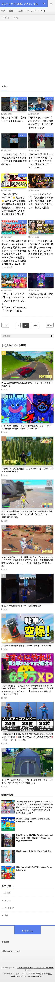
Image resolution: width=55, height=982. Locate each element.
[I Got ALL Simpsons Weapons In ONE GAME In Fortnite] (8, 824)
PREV (5, 325)
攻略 (11, 11)
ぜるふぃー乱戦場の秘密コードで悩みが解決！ (21, 605)
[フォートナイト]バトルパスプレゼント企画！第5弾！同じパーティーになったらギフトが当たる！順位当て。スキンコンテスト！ (40, 249)
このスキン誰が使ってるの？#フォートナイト (40, 296)
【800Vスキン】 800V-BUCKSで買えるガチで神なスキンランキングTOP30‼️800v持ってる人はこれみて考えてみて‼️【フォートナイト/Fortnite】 (27, 737)
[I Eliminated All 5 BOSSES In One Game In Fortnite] (8, 872)
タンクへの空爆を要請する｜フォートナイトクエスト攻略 (26, 645)
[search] (51, 336)
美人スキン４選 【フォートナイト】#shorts (14, 119)
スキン (43, 11)
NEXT (49, 325)
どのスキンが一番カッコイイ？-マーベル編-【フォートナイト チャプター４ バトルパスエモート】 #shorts (40, 161)
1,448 (35, 325)
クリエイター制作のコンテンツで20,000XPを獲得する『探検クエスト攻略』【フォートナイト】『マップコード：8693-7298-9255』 (26, 514)
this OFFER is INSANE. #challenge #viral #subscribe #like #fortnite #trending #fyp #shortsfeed (34, 838)
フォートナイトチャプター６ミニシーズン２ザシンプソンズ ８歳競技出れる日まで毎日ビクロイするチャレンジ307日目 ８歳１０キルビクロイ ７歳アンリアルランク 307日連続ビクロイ (34, 807)
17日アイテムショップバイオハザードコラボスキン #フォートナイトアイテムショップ (40, 122)
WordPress (38, 976)
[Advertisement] (27, 49)
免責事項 (5, 942)
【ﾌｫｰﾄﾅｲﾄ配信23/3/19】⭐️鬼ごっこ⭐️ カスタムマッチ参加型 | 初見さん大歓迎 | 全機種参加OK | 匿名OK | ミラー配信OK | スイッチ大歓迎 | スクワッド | (13, 204)
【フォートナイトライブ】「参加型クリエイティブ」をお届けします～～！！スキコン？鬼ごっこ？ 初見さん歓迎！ (40, 201)
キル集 (20, 11)
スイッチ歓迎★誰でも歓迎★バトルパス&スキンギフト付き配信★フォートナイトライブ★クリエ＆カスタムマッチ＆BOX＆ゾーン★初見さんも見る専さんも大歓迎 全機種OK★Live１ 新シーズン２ (14, 254)
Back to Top (27, 931)
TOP (3, 11)
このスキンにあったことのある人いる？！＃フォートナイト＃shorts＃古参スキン (14, 159)
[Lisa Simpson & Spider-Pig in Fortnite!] (8, 856)
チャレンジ (31, 11)
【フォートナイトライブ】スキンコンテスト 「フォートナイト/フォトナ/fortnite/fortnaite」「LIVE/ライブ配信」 (14, 302)
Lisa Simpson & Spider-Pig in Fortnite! (33, 851)
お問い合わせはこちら (11, 951)
